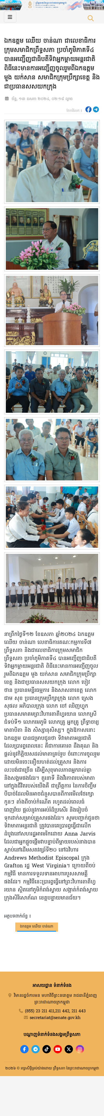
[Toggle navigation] (10, 16)
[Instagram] (80, 1049)
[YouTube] (58, 1049)
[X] (69, 1049)
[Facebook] (24, 1049)
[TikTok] (46, 1049)
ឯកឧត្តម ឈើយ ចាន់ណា (36, 926)
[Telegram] (35, 1049)
